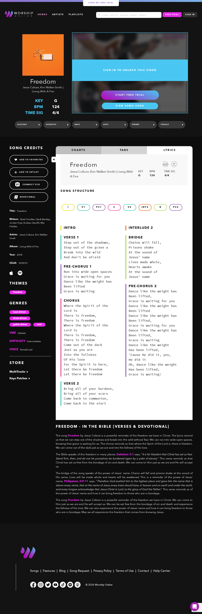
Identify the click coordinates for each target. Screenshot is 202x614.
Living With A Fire (43, 91)
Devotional (28, 197)
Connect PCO (31, 185)
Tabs (124, 150)
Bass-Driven (19, 312)
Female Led (26, 349)
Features (49, 571)
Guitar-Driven (20, 324)
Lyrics (170, 150)
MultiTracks (17, 372)
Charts (79, 150)
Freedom (17, 292)
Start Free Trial (129, 95)
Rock (39, 324)
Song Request (79, 571)
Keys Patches (18, 378)
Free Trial (172, 15)
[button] (194, 606)
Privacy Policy (102, 571)
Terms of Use (125, 571)
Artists (58, 14)
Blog (62, 571)
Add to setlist (29, 172)
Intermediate (34, 341)
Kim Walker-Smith (51, 87)
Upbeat (22, 333)
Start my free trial (101, 3)
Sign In (190, 15)
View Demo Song (130, 106)
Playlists (76, 14)
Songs (34, 571)
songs (42, 14)
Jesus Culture (31, 87)
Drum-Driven (20, 318)
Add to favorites (31, 160)
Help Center (161, 571)
